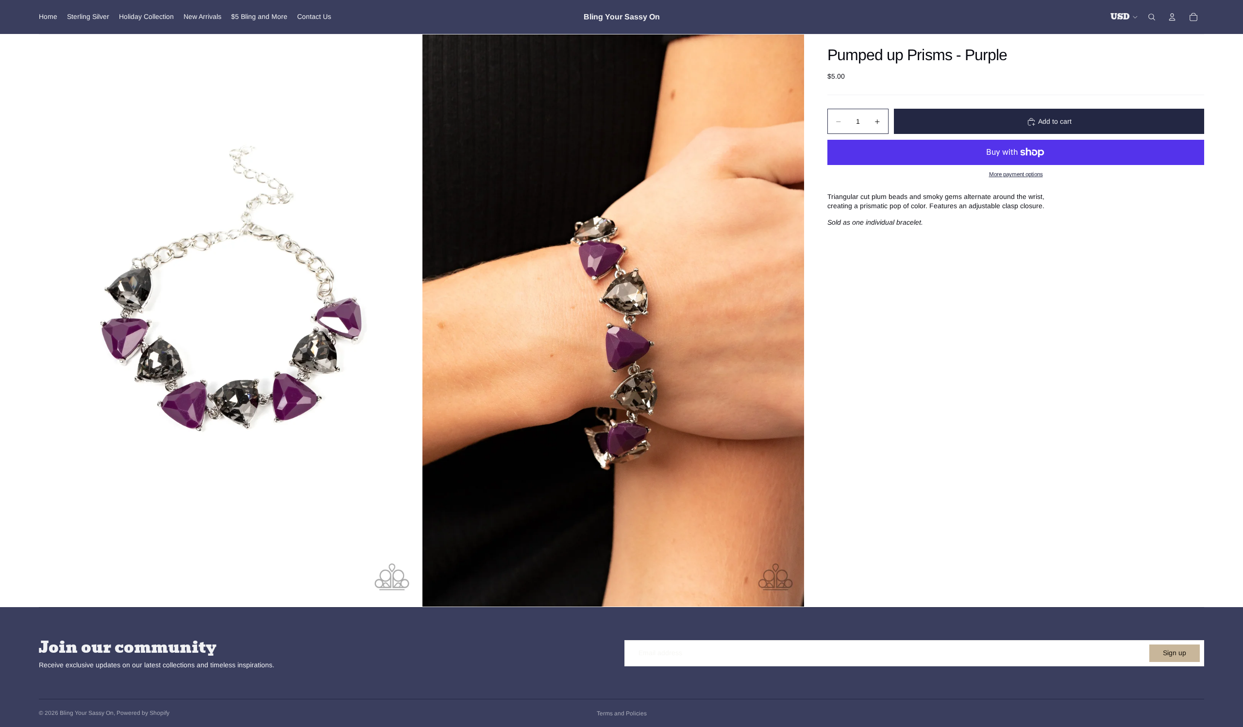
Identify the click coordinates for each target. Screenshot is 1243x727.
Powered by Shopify (143, 713)
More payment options (1016, 174)
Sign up (1174, 653)
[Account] (1172, 17)
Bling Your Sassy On (87, 713)
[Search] (1151, 17)
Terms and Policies (622, 713)
